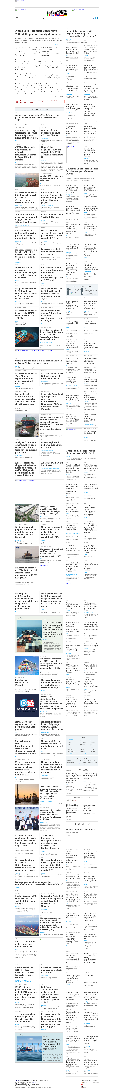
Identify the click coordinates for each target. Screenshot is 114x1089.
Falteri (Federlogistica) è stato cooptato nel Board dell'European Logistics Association (91, 702)
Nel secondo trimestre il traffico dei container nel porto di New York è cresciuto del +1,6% (72, 397)
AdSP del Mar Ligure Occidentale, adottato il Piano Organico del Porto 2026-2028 (91, 467)
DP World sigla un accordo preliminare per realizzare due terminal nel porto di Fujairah (73, 668)
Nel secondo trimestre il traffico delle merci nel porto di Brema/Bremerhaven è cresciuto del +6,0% (37, 117)
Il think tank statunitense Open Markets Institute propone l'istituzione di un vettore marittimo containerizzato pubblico (51, 703)
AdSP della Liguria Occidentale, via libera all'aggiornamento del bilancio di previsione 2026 (90, 958)
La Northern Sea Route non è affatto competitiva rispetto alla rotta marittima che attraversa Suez (25, 399)
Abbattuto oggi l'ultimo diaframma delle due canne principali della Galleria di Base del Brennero (90, 528)
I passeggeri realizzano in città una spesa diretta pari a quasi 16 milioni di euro (91, 387)
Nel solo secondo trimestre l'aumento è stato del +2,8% (73, 968)
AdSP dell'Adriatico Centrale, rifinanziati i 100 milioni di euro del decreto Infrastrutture (73, 995)
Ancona (70, 740)
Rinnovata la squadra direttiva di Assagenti (91, 644)
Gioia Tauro (83, 742)
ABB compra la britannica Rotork (90, 976)
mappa (91, 753)
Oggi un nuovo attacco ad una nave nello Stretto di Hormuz (72, 916)
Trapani (92, 747)
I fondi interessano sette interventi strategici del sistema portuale (72, 1005)
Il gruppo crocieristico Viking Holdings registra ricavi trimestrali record (72, 88)
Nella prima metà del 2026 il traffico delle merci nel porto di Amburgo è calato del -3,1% (51, 293)
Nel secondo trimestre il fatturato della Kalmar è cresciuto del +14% (73, 682)
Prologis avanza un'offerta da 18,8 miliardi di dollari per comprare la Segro (50, 510)
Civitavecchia (71, 751)
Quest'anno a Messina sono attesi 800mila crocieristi (90, 379)
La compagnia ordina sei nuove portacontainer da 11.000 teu (90, 196)
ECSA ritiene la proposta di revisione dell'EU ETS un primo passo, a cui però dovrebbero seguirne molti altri (26, 993)
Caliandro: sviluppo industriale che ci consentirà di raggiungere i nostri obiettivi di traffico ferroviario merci (26, 910)
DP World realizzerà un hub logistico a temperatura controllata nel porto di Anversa (91, 345)
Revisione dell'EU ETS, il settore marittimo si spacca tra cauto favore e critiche (24, 972)
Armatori (69, 760)
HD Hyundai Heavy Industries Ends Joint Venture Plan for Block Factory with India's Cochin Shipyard (73, 809)
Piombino (82, 751)
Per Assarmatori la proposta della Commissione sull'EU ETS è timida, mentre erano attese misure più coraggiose (51, 1020)
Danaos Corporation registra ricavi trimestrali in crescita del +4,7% (90, 360)
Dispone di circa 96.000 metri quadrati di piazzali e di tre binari (73, 517)
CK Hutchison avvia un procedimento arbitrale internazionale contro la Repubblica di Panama (25, 153)
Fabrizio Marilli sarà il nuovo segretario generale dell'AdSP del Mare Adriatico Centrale (73, 468)
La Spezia (82, 744)
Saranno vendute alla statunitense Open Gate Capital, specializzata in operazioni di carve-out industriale (90, 276)
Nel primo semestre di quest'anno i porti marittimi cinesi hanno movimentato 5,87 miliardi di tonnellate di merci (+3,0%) (51, 924)
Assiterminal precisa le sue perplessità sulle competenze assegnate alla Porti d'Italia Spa (73, 978)
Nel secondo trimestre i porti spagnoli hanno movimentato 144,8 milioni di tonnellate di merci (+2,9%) (52, 865)
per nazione (89, 293)
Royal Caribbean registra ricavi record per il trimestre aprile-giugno (26, 726)
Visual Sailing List (75, 290)
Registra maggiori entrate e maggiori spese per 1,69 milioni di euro (73, 499)
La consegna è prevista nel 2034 (24, 457)
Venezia (92, 751)
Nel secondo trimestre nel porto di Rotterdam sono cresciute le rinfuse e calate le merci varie (26, 865)
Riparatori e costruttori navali (87, 760)
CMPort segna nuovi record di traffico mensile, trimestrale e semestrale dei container (91, 1040)
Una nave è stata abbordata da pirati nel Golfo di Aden (51, 133)
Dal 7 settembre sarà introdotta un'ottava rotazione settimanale (89, 59)
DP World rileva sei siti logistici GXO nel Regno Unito (72, 323)
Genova (82, 740)
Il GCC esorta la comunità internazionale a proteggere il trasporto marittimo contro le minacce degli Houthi (72, 857)
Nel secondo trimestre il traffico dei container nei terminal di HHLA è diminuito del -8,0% (90, 129)
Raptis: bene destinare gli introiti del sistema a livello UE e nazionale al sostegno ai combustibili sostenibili (24, 1006)
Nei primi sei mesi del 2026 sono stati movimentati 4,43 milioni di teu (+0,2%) (73, 406)
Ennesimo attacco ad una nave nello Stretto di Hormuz (52, 970)
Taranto (92, 746)
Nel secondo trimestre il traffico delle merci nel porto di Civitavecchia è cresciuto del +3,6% (26, 197)
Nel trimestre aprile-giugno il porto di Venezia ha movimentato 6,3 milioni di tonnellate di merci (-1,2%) (73, 304)
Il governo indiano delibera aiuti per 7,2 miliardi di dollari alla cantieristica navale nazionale (52, 767)
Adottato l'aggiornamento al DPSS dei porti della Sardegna (73, 605)
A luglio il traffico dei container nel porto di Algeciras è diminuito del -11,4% (73, 50)
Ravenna (92, 740)
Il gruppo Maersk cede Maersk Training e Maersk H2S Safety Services (91, 266)
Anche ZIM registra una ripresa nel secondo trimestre (51, 178)
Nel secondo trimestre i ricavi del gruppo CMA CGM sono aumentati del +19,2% (52, 726)
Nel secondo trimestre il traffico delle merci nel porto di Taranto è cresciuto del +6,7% (91, 69)
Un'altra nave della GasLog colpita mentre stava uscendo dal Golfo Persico (90, 418)
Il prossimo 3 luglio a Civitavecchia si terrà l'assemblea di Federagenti (90, 775)
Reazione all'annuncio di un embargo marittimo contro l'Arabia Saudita (73, 868)
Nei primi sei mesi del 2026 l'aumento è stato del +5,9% (30, 124)
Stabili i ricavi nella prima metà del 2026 (25, 388)
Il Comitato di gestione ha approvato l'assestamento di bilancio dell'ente (72, 478)
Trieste (92, 749)
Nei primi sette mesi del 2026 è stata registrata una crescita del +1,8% (91, 97)
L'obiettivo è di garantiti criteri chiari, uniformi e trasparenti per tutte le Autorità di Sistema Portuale (90, 945)
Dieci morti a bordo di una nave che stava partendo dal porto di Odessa (90, 903)
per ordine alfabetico (91, 292)
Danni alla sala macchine (90, 426)
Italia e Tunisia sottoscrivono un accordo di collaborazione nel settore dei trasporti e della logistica (91, 510)
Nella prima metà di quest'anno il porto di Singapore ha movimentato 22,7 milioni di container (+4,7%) (73, 1063)
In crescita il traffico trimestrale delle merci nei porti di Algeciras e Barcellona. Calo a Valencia (73, 567)
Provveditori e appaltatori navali (88, 762)
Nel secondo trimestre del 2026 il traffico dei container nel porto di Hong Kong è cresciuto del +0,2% (91, 1016)
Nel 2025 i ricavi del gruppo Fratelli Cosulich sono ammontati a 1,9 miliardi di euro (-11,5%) (73, 229)
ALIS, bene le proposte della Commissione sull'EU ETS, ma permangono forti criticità (72, 939)
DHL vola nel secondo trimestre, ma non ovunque (90, 323)
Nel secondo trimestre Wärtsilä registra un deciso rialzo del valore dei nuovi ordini (90, 878)
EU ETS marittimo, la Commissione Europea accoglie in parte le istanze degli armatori (52, 1044)
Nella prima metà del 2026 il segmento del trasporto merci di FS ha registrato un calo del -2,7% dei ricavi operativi (51, 599)
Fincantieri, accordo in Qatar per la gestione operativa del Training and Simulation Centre (90, 855)
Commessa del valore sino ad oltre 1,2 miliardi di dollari (73, 907)
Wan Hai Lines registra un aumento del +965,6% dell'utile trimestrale (91, 188)
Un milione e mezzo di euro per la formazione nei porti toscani (91, 487)
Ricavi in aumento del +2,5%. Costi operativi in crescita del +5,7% (90, 139)
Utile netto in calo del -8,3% (91, 556)
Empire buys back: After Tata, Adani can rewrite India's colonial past (90, 807)
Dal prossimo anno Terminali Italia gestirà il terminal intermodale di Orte (72, 508)
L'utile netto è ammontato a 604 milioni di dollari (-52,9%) (73, 556)
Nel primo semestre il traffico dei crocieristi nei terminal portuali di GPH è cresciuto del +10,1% (72, 958)
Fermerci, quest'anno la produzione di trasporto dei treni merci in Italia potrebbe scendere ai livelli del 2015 (25, 768)
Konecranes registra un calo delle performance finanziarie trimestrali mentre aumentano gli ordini (73, 627)
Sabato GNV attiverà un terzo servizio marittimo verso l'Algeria (73, 360)
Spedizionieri (70, 762)
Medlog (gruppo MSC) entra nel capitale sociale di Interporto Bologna (26, 900)
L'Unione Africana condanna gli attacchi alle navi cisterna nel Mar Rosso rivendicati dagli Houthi (26, 840)
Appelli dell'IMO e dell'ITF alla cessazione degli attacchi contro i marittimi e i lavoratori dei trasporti (72, 1017)
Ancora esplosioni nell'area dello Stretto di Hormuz (51, 445)
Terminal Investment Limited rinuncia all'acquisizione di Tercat (73, 247)
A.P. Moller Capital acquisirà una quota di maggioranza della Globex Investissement (26, 218)
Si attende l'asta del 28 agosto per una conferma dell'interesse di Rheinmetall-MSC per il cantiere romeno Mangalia (52, 401)
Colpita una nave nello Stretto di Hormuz (52, 215)
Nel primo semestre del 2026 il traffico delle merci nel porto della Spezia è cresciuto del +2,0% (26, 254)
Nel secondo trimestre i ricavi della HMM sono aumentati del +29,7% (26, 314)
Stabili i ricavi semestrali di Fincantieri (22, 682)
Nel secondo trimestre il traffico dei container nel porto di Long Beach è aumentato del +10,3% (91, 1063)
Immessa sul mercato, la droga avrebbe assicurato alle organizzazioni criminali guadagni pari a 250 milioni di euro (73, 885)
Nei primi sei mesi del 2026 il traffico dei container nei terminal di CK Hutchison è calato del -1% (26, 293)
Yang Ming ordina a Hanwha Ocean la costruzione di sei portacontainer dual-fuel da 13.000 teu (73, 897)
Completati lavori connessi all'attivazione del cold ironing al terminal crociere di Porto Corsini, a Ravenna (90, 250)
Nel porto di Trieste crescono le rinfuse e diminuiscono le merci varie (52, 745)
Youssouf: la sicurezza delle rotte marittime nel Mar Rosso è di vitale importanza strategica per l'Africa (24, 852)
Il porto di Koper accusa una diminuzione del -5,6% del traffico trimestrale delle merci (26, 272)
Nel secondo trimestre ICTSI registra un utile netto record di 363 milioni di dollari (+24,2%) (72, 419)
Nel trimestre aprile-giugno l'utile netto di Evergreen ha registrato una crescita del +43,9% (52, 315)
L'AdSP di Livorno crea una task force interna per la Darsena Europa (82, 171)
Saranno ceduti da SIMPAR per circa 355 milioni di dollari (91, 615)
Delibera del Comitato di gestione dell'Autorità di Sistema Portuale (72, 614)
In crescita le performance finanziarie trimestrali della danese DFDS (71, 129)
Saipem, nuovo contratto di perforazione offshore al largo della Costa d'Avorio (91, 683)
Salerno (92, 742)
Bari (69, 744)
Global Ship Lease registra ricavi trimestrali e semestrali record (72, 344)
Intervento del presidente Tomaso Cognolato (81, 829)
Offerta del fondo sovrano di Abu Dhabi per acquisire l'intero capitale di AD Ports (52, 234)
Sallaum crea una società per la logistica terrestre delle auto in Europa (73, 68)
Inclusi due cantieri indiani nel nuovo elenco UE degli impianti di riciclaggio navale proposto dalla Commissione (51, 792)
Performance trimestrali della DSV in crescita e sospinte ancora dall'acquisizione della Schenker (72, 702)
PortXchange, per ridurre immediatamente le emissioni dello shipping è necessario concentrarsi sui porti (25, 747)
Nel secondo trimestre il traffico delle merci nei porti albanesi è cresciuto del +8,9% (51, 684)
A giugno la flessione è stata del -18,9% (25, 282)
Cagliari (70, 747)
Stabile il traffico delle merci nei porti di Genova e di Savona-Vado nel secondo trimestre (38, 362)
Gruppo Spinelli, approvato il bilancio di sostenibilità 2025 (80, 452)
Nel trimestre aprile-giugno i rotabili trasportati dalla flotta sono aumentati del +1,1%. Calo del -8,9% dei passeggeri (73, 140)
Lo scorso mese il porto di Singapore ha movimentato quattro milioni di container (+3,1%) (52, 197)
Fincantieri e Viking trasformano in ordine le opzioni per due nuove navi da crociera (26, 134)
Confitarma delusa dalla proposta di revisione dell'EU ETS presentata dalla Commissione (91, 917)
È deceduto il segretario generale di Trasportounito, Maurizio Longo (90, 227)
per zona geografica (91, 294)
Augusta (70, 742)
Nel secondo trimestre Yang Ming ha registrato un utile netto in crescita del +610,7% (26, 378)
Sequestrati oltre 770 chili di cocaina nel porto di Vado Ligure (73, 876)
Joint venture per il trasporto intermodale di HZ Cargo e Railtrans (90, 396)
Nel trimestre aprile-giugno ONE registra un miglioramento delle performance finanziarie (25, 532)
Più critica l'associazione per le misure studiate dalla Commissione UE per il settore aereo (25, 1028)
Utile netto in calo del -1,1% (91, 121)
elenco (76, 753)
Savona (92, 744)
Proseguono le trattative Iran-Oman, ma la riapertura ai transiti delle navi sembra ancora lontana (52, 454)
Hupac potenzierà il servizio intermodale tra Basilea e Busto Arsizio (91, 50)
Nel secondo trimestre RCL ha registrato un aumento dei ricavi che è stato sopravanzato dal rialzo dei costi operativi (90, 111)
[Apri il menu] (17, 18)
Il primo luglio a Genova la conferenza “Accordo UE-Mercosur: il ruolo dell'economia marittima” (73, 777)
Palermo (82, 749)
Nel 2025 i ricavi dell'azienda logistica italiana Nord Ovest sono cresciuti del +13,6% (91, 548)
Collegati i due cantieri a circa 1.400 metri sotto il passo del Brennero (90, 538)
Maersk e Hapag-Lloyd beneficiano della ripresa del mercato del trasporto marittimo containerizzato (51, 334)
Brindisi (69, 746)
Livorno (82, 746)
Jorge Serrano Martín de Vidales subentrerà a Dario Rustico (91, 161)
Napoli (81, 747)
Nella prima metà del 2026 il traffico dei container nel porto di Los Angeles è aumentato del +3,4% (91, 995)
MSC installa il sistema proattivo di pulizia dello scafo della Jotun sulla (72, 188)
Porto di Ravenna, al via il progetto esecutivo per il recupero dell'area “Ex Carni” (81, 33)
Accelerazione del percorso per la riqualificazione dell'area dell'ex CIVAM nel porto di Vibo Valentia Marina (72, 269)
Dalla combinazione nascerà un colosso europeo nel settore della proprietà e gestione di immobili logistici (50, 520)
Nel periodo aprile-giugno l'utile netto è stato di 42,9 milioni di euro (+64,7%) (90, 440)
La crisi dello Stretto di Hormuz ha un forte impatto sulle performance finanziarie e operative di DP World (52, 273)
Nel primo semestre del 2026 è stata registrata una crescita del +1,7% (91, 1073)
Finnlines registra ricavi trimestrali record (90, 433)
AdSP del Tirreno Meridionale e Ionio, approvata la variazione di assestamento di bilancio (73, 489)
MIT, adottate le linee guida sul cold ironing (90, 936)
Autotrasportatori (84, 764)
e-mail (34, 1082)
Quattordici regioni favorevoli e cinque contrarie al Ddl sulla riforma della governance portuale (91, 626)
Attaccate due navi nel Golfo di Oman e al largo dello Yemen (52, 376)
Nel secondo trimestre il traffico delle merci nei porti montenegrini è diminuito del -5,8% (73, 210)
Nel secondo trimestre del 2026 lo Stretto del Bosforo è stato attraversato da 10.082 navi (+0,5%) (26, 572)
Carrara (70, 749)
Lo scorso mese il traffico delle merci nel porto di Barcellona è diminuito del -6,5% (26, 234)
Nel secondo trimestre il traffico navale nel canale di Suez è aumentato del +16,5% (51, 552)
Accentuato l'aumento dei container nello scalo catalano (72, 578)
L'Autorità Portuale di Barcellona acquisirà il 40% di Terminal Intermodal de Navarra (52, 901)
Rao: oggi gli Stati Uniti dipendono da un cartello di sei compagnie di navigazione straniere (51, 715)
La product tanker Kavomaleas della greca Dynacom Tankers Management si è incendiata (72, 926)
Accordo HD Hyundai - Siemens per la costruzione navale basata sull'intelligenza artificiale (51, 814)
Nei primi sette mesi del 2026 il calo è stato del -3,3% (72, 59)
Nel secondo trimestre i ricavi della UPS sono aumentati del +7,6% (73, 547)
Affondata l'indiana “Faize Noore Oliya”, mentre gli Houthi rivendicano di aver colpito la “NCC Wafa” (51, 471)
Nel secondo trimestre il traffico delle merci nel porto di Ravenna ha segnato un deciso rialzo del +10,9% (91, 304)
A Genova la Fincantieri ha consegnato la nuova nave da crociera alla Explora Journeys (51, 841)
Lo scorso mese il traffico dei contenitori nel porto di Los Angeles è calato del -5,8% (91, 88)
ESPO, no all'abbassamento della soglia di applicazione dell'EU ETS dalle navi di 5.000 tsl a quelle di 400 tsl (51, 994)
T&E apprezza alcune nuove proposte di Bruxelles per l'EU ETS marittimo (26, 1018)
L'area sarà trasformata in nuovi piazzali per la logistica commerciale (73, 280)
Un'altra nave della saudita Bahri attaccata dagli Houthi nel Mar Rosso (72, 527)
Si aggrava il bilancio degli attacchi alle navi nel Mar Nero (91, 895)
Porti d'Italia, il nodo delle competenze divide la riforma (25, 944)
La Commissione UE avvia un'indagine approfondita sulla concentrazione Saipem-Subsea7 (39, 883)
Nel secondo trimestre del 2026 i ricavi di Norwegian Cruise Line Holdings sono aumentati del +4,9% (51, 663)
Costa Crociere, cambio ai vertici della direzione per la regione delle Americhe (91, 152)
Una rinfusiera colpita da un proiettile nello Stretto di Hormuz (72, 380)
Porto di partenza (90, 288)
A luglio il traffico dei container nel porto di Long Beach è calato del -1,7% (73, 107)
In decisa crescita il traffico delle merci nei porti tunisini (52, 251)
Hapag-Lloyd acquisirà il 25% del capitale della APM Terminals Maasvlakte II (52, 152)
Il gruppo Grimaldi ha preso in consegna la (91, 208)
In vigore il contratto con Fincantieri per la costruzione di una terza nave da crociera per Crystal (26, 447)
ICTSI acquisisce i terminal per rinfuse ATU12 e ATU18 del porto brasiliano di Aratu (90, 606)
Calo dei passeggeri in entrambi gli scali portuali (27, 368)
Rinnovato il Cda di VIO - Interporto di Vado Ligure (90, 666)
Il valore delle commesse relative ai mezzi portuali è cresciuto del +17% (73, 637)
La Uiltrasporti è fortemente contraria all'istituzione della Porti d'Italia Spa (73, 1039)
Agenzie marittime (71, 764)
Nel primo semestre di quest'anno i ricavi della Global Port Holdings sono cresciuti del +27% (52, 532)
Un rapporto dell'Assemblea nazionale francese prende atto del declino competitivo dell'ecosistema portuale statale (26, 601)
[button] (98, 18)
